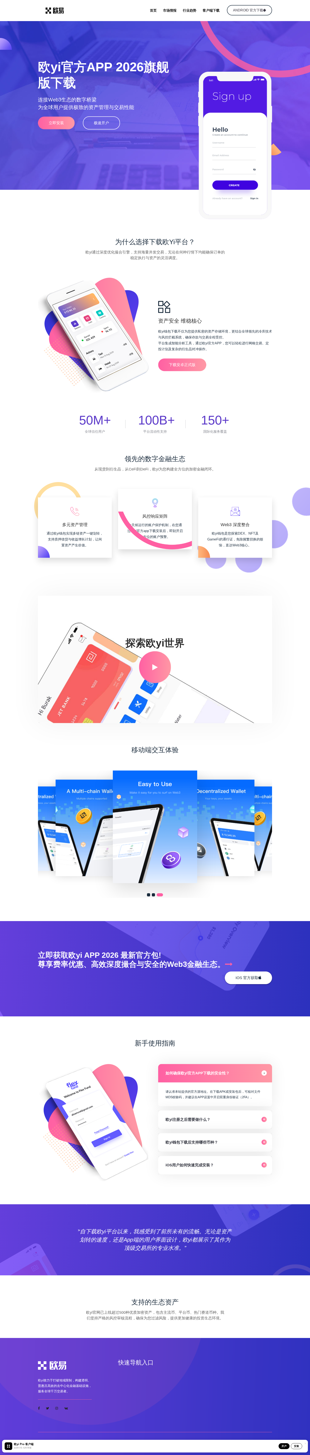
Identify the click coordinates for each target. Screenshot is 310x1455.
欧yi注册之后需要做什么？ (188, 1119)
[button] (150, 894)
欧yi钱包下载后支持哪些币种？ (192, 1142)
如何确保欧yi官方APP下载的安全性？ (198, 1073)
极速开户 (101, 123)
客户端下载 (211, 10)
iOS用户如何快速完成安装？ (190, 1165)
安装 (296, 1446)
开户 (284, 1446)
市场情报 (170, 10)
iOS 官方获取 (247, 978)
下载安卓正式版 (182, 365)
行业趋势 (189, 10)
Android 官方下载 (248, 10)
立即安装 (56, 123)
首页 (153, 10)
